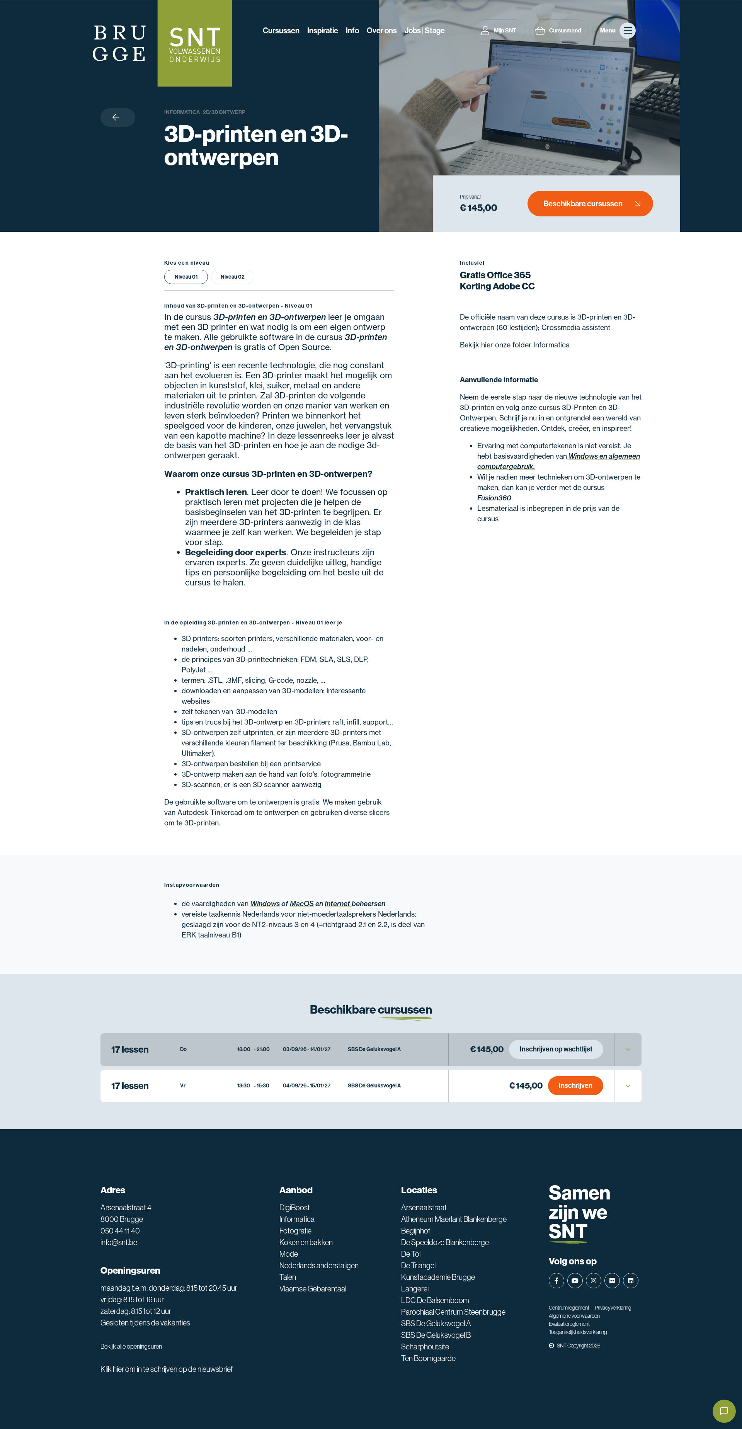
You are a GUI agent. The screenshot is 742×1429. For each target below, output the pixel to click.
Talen (287, 1277)
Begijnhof (415, 1231)
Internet (338, 903)
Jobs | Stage (425, 30)
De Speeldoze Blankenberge (445, 1242)
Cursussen (281, 30)
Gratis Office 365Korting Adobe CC (497, 281)
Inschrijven (575, 1085)
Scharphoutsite (425, 1346)
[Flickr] (612, 1280)
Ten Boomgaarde (428, 1358)
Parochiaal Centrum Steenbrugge (453, 1312)
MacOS (302, 903)
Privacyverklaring (613, 1308)
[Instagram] (593, 1280)
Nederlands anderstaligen (319, 1265)
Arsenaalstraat (424, 1207)
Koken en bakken (306, 1242)
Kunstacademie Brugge (438, 1277)
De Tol (410, 1254)
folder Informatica (541, 344)
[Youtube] (575, 1280)
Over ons (382, 30)
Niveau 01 (186, 277)
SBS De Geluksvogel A (436, 1323)
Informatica (182, 112)
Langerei (415, 1288)
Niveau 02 (233, 277)
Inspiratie (322, 30)
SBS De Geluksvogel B (436, 1335)
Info (352, 30)
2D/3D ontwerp (224, 112)
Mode (288, 1254)
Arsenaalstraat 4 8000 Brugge (125, 1213)
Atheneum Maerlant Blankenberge (454, 1219)
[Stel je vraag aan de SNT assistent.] (724, 1411)
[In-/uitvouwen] (628, 1049)
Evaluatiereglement (569, 1324)
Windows (265, 903)
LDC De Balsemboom (435, 1300)
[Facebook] (556, 1280)
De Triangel (418, 1265)
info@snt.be (118, 1242)
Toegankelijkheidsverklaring (578, 1332)
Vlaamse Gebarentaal (312, 1288)
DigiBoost (294, 1207)
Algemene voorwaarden (574, 1316)
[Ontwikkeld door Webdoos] (551, 1345)
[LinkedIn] (630, 1280)
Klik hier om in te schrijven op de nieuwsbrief (166, 1369)
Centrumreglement (569, 1308)
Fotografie (295, 1231)
